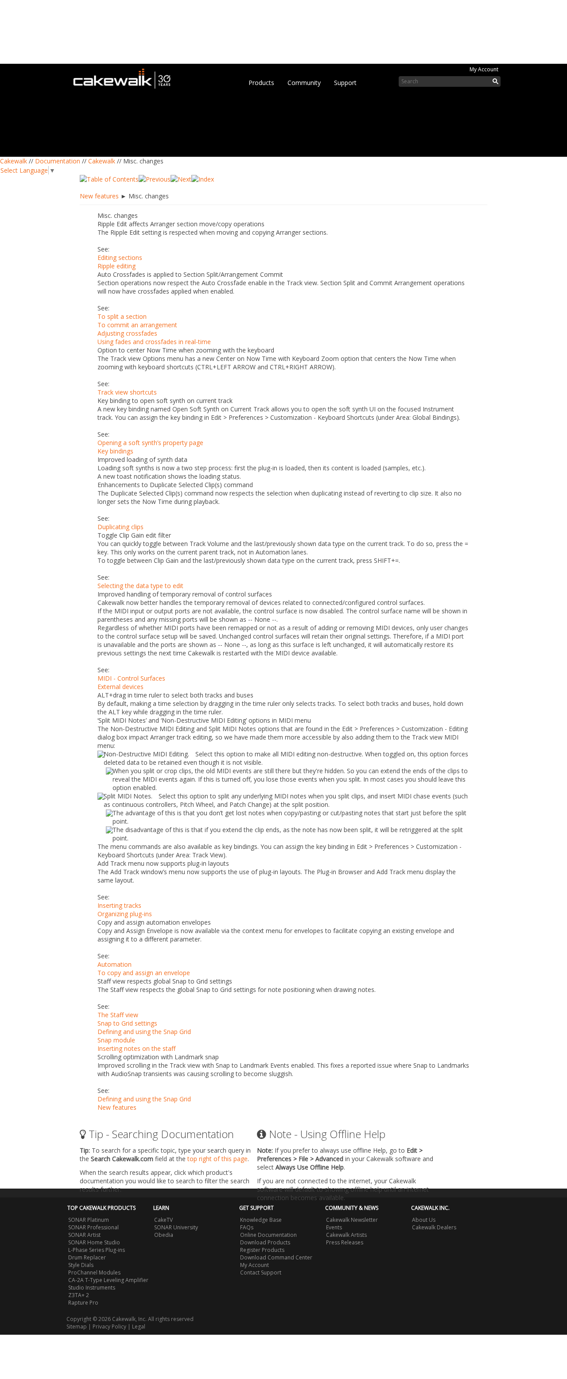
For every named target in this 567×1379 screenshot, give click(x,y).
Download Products (265, 1242)
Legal (138, 1326)
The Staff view (117, 1015)
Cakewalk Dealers (434, 1227)
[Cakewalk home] (126, 77)
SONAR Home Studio (94, 1242)
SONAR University (176, 1227)
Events (334, 1227)
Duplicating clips (120, 527)
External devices (120, 686)
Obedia (163, 1235)
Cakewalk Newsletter (352, 1220)
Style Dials (80, 1265)
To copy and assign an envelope (143, 972)
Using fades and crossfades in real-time (154, 341)
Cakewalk (13, 161)
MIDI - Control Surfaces (131, 678)
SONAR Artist (84, 1235)
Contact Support (260, 1272)
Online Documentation (268, 1235)
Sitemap (76, 1326)
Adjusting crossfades (127, 333)
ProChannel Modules (94, 1272)
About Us (423, 1220)
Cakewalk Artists (346, 1235)
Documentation (57, 161)
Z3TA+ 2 (78, 1295)
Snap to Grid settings (127, 1023)
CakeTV (163, 1220)
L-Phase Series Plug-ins (96, 1250)
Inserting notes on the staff (136, 1048)
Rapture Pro (83, 1302)
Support (345, 82)
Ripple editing (116, 266)
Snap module (116, 1040)
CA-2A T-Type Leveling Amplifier (108, 1280)
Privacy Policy (109, 1326)
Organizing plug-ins (124, 914)
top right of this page (217, 1158)
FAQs (246, 1227)
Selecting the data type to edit (140, 585)
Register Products (262, 1250)
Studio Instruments (91, 1287)
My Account (484, 69)
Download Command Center (276, 1257)
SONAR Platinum (88, 1220)
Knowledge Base (261, 1220)
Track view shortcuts (127, 392)
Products (261, 82)
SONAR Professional (93, 1227)
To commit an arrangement (137, 325)
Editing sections (119, 257)
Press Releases (344, 1242)
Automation (114, 964)
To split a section (122, 316)
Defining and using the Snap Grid (144, 1031)
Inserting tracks (119, 905)
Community (304, 82)
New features (99, 196)
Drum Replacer (87, 1257)
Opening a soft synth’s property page (150, 442)
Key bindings (115, 451)
